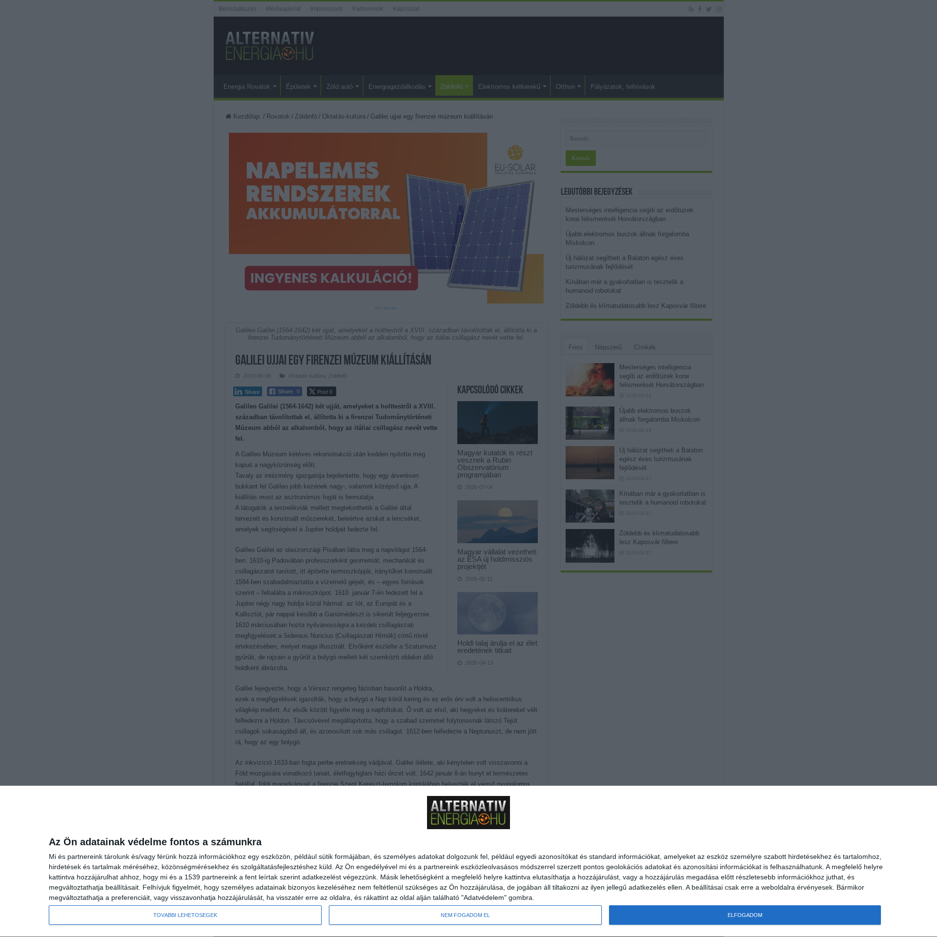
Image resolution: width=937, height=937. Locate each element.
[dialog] (468, 861)
